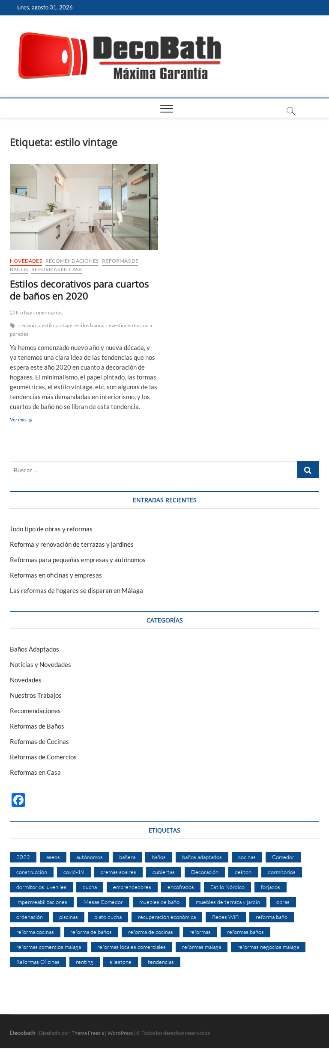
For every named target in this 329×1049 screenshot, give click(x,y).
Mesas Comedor (103, 901)
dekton (243, 871)
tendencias (161, 961)
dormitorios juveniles (41, 886)
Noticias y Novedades (40, 664)
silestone (121, 961)
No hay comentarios (39, 312)
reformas (200, 931)
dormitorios (282, 871)
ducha (90, 886)
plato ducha (108, 916)
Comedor (283, 856)
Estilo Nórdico (227, 886)
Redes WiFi (225, 916)
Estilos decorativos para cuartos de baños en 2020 (79, 289)
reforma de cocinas (150, 931)
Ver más (30, 420)
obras (283, 901)
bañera (127, 856)
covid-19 (73, 871)
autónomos (89, 856)
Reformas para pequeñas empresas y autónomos (78, 559)
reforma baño (271, 916)
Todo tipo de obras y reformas (51, 529)
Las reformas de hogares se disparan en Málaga (76, 590)
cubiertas (164, 871)
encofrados (180, 886)
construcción (31, 871)
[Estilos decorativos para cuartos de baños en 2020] (84, 207)
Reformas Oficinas (38, 961)
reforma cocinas (35, 931)
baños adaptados (202, 856)
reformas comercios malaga (48, 946)
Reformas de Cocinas (39, 741)
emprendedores (132, 886)
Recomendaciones (72, 261)
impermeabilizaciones (41, 901)
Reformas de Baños (37, 726)
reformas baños (245, 931)
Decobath (23, 1032)
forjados (270, 886)
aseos (53, 856)
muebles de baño (159, 901)
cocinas (247, 856)
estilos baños (90, 325)
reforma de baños (91, 931)
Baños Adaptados (34, 649)
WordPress (120, 1033)
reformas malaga (201, 946)
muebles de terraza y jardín (228, 901)
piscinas (68, 916)
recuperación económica (167, 916)
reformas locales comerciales (131, 946)
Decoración (204, 871)
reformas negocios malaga (268, 946)
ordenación (29, 916)
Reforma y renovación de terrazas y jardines (72, 544)
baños (159, 856)
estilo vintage (57, 325)
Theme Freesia (88, 1033)
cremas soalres (118, 871)
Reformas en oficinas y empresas (56, 575)
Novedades (26, 261)
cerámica (29, 325)
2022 (23, 856)
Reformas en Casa (56, 269)
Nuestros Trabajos (36, 695)
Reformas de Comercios (43, 757)
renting (84, 961)
